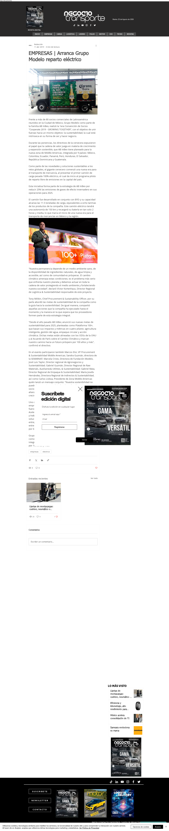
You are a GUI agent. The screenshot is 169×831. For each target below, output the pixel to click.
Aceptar (158, 827)
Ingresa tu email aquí (50, 414)
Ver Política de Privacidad (89, 828)
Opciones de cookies (141, 827)
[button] (84, 439)
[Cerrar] (166, 827)
